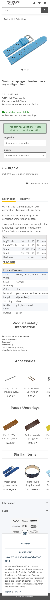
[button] (34, 3)
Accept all (25, 543)
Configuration (25, 552)
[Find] (44, 10)
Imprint (8, 592)
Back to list (8, 19)
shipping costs (30, 173)
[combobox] (25, 143)
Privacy (17, 592)
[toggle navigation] (3, 1)
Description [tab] (9, 199)
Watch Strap (19, 101)
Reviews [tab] (25, 199)
